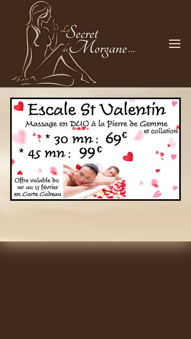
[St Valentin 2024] (95, 149)
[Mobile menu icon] (175, 44)
